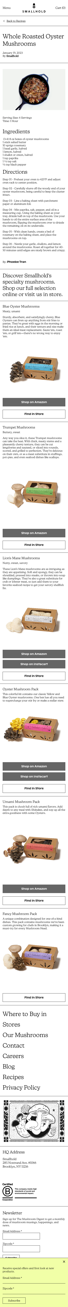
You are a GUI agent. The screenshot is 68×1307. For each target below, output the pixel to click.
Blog (9, 1066)
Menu (7, 8)
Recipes (13, 1077)
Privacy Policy (21, 1087)
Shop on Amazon (34, 402)
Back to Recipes (16, 21)
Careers (13, 1056)
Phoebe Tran (16, 262)
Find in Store (34, 414)
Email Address (12, 1231)
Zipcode (8, 1243)
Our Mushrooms (25, 1035)
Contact (13, 1045)
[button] (60, 8)
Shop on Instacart (34, 664)
